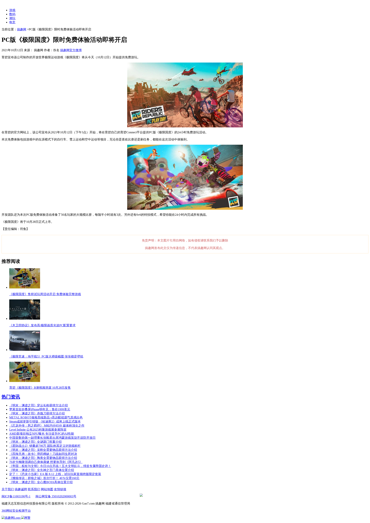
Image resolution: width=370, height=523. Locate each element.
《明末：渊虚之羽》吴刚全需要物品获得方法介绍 (43, 449)
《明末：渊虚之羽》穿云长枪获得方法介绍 (38, 405)
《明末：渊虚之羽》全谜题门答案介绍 (35, 441)
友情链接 (60, 489)
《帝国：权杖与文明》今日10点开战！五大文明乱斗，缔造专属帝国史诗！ (60, 466)
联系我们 (34, 489)
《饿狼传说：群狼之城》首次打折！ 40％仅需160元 (44, 478)
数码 (12, 14)
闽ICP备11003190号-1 (16, 496)
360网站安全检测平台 (16, 510)
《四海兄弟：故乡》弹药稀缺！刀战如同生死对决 (43, 453)
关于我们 (8, 489)
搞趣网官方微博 (71, 50)
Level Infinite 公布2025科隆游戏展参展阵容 (37, 429)
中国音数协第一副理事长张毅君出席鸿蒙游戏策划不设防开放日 (52, 437)
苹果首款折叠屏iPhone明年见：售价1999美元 (39, 409)
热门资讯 (11, 396)
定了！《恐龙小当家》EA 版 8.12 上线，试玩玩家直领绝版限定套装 (55, 474)
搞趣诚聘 (21, 489)
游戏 (12, 10)
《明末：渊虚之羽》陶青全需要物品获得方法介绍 (43, 458)
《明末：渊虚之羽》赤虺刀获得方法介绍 (37, 413)
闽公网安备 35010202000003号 (55, 496)
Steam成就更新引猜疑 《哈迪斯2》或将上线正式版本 (45, 421)
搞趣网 (21, 29)
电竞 (12, 22)
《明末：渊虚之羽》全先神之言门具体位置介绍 (41, 470)
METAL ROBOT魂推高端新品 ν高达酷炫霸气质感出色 (46, 417)
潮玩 (12, 18)
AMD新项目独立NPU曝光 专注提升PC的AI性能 (41, 433)
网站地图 (47, 489)
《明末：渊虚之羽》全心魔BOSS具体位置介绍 (41, 482)
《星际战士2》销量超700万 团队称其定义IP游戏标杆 (45, 445)
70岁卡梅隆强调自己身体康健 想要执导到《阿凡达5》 (45, 462)
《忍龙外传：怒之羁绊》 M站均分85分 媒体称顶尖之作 (46, 425)
